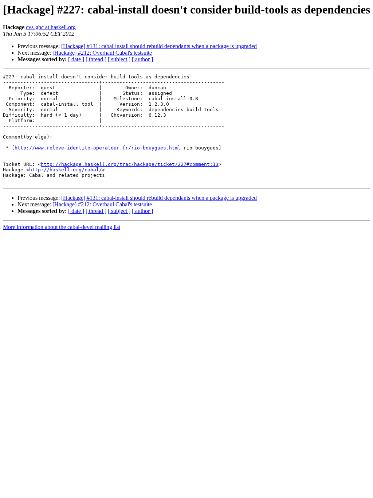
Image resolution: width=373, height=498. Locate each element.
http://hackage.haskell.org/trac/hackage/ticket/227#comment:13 (130, 164)
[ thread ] (96, 59)
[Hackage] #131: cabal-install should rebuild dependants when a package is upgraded (159, 46)
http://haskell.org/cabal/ (65, 169)
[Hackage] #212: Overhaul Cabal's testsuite (102, 53)
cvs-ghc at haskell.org (51, 27)
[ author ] (142, 59)
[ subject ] (119, 59)
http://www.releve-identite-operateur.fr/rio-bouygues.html (98, 148)
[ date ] (76, 59)
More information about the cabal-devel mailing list (61, 227)
